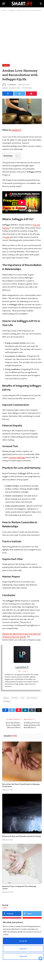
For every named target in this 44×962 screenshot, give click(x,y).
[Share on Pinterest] (31, 93)
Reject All (23, 956)
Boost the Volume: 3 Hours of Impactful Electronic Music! (13, 725)
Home (4, 10)
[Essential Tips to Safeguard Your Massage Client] (22, 863)
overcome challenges (17, 457)
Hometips (11, 10)
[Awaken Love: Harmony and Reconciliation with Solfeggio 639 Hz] (22, 124)
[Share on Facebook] (7, 93)
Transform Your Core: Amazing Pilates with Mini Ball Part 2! (32, 725)
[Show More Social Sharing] (39, 93)
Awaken (6, 698)
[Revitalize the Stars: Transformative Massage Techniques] (22, 761)
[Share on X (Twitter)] (19, 93)
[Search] (40, 3)
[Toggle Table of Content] (16, 156)
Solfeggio (6, 701)
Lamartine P (12, 84)
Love (22, 698)
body (7, 237)
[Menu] (3, 3)
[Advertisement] (22, 37)
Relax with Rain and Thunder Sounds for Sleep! (21, 836)
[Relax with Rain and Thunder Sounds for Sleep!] (22, 813)
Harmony (15, 698)
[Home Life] (22, 4)
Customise (23, 949)
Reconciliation (32, 698)
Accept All (23, 941)
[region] (22, 940)
